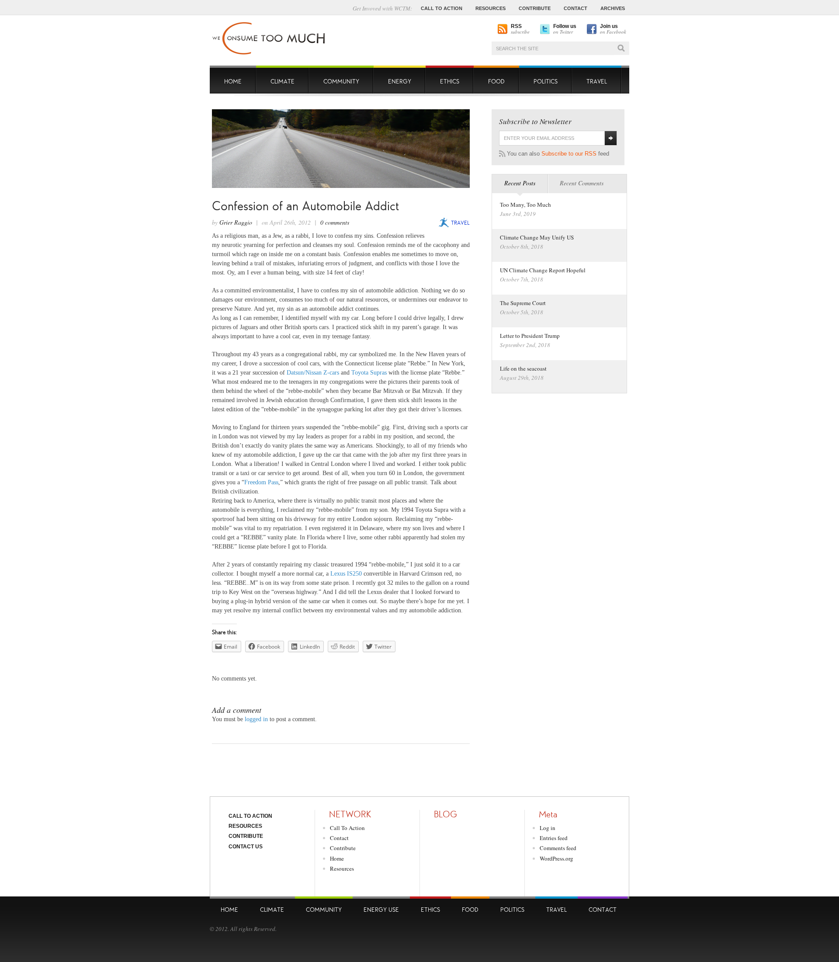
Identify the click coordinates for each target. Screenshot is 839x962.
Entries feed (554, 838)
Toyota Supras (369, 372)
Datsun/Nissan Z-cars (313, 372)
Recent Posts (519, 183)
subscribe (520, 29)
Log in (547, 828)
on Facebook (613, 29)
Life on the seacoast (523, 368)
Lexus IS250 (346, 573)
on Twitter (564, 29)
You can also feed (558, 153)
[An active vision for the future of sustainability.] (269, 55)
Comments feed (558, 848)
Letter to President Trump (530, 336)
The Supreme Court (523, 303)
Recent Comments (581, 183)
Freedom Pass (261, 482)
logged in (256, 719)
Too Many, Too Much (525, 204)
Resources (245, 826)
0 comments (334, 222)
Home (337, 858)
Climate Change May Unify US (537, 237)
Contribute (246, 836)
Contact (339, 838)
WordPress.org (556, 858)
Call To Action (250, 816)
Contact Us (246, 847)
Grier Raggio (235, 222)
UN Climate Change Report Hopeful (543, 270)
